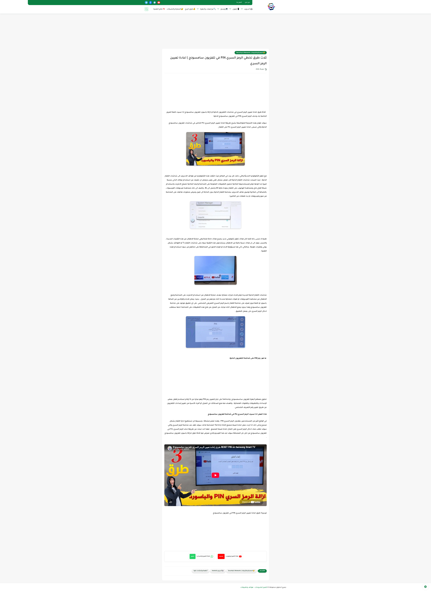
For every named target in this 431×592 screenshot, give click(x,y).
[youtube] (158, 2)
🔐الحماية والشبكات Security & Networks (250, 53)
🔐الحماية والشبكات (175, 9)
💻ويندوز (224, 9)
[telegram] (146, 2)
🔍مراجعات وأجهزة (208, 9)
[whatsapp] (154, 2)
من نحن (247, 2)
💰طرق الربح (190, 9)
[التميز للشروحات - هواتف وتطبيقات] (271, 6)
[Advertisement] (215, 31)
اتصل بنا (239, 2)
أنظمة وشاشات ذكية (200, 571)
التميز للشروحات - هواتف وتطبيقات (253, 587)
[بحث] (146, 9)
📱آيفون (236, 9)
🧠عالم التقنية (159, 9)
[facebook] (150, 2)
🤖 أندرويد (248, 9)
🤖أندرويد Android (218, 571)
